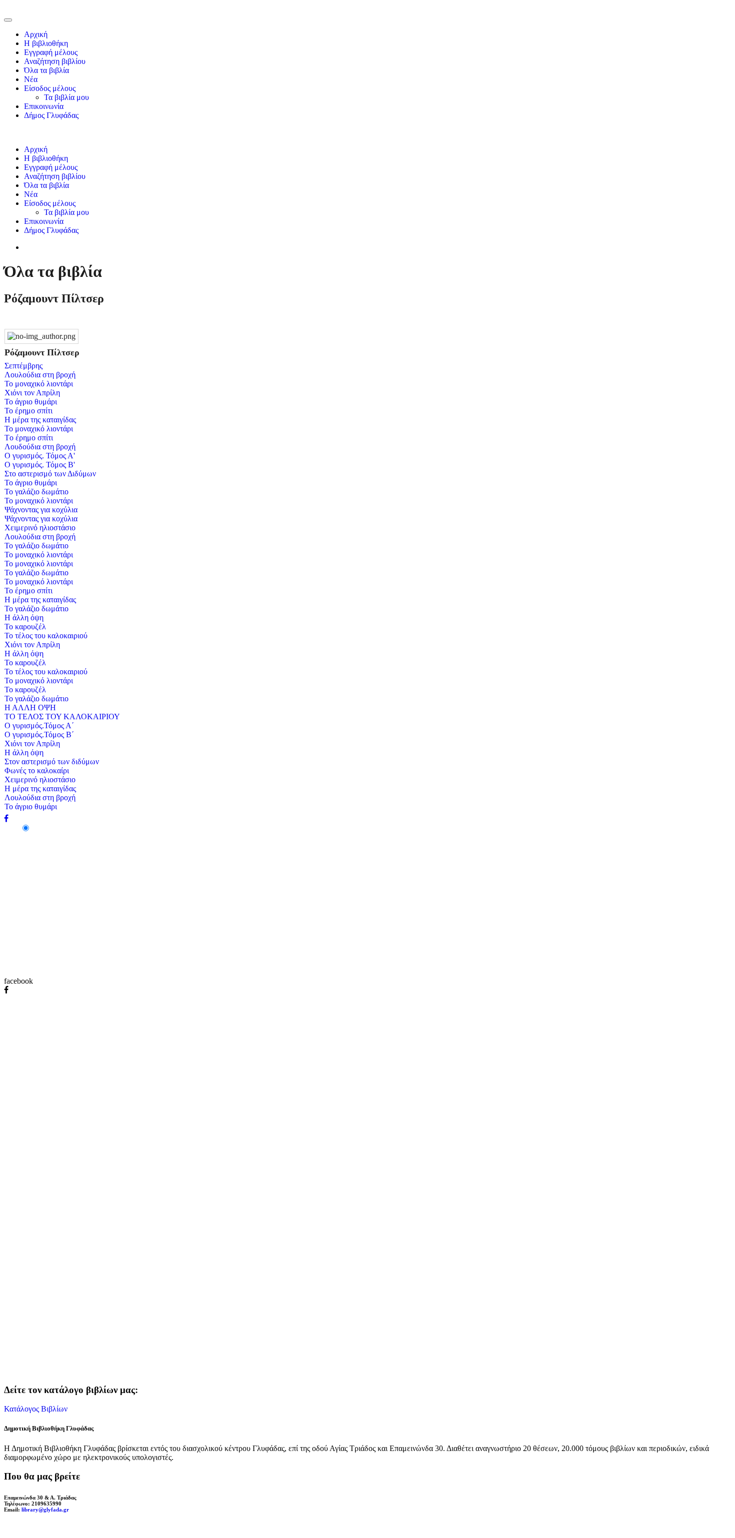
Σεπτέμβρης (23, 365)
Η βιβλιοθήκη (46, 43)
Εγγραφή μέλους (51, 52)
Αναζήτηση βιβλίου (55, 61)
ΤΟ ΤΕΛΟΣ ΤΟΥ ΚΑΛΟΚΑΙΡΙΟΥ (62, 716)
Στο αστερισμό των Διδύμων (50, 473)
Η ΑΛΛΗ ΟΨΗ (30, 707)
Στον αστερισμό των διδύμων (51, 761)
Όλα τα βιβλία (46, 70)
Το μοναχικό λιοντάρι (38, 383)
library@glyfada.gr (45, 1510)
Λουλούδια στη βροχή (40, 374)
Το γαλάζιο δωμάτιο (36, 491)
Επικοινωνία (44, 106)
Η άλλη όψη (24, 617)
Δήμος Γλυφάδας (51, 115)
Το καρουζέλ (25, 626)
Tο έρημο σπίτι (28, 437)
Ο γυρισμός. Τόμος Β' (39, 464)
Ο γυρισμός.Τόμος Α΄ (39, 725)
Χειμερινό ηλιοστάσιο (40, 527)
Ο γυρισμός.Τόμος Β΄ (39, 734)
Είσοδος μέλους (50, 88)
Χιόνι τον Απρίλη (32, 392)
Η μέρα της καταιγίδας (40, 419)
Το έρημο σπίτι (28, 410)
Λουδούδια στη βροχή (40, 446)
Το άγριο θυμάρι (30, 401)
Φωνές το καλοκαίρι (36, 770)
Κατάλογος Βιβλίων (36, 1409)
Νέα (31, 79)
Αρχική (36, 34)
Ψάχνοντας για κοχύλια (41, 509)
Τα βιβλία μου (66, 97)
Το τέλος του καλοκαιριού (46, 635)
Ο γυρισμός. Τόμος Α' (39, 455)
